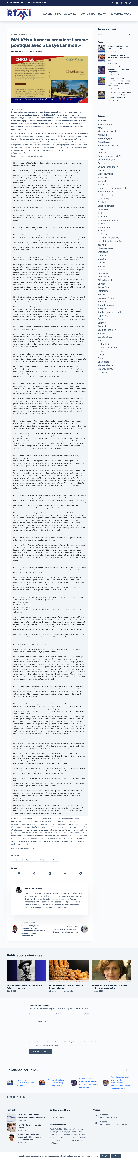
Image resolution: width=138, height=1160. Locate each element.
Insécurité (103, 216)
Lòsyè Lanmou (31, 860)
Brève (101, 149)
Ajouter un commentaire (38, 1021)
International (104, 227)
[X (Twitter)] (117, 3)
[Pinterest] (17, 1097)
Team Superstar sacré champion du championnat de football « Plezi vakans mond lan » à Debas (120, 1083)
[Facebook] (112, 3)
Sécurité (102, 326)
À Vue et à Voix (105, 124)
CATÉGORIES (70, 14)
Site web (87, 1014)
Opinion (101, 283)
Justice (101, 230)
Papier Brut (103, 287)
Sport (100, 340)
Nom (31, 1014)
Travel (101, 354)
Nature (101, 269)
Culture (101, 163)
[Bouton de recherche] (129, 34)
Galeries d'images (106, 205)
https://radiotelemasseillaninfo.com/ (115, 1124)
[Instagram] (121, 3)
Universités (103, 361)
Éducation (103, 184)
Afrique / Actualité (107, 131)
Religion (102, 308)
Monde (101, 262)
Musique (102, 266)
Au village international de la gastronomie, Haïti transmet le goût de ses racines (29, 1137)
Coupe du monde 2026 (109, 156)
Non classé (103, 276)
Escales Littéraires (107, 195)
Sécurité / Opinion (107, 330)
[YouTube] (126, 3)
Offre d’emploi (105, 280)
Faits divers (103, 198)
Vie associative (105, 365)
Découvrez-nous (57, 1117)
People (101, 294)
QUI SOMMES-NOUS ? (121, 14)
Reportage (103, 315)
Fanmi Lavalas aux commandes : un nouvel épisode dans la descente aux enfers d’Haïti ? (119, 95)
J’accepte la (44, 1045)
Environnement (105, 191)
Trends (101, 358)
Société (101, 333)
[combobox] (112, 34)
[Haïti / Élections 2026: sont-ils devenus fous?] (11, 1127)
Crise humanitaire (106, 159)
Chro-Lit (29, 51)
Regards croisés (106, 305)
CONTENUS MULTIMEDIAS (93, 14)
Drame (101, 170)
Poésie (54, 860)
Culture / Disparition (108, 166)
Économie (103, 177)
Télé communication (108, 347)
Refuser (116, 1156)
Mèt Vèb (44, 860)
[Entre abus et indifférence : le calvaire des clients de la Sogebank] (11, 1117)
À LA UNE (47, 14)
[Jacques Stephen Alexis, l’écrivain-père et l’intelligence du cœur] (26, 971)
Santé (101, 319)
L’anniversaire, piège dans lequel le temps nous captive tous (118, 57)
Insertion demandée (108, 220)
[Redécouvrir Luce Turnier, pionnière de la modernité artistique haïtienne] (111, 971)
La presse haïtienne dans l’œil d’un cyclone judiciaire (25, 1083)
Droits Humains (105, 174)
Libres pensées (105, 248)
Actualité (102, 127)
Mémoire (102, 255)
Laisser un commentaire (40, 1051)
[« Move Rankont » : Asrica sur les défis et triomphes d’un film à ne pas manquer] (101, 70)
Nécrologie (103, 273)
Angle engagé (105, 138)
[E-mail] (65, 873)
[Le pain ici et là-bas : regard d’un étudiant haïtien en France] (69, 971)
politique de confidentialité (49, 1045)
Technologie (104, 344)
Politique (102, 301)
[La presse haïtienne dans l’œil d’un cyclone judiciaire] (101, 49)
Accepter (105, 1156)
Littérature (37, 51)
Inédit (100, 213)
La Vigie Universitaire (108, 237)
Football (102, 202)
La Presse (102, 234)
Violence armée (106, 369)
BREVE (58, 14)
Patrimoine (103, 291)
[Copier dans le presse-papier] (80, 873)
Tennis (101, 351)
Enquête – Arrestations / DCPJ (113, 188)
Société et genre (106, 337)
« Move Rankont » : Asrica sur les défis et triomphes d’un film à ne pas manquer (119, 69)
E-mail (59, 1014)
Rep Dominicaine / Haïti (110, 312)
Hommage (103, 209)
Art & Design (104, 142)
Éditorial (102, 181)
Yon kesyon (103, 372)
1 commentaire (68, 991)
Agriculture (103, 135)
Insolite (101, 223)
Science (102, 322)
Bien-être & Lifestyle (108, 145)
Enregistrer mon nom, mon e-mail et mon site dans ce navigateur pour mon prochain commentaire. (64, 1042)
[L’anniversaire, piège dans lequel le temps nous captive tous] (101, 58)
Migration (102, 259)
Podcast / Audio (106, 298)
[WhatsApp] (130, 3)
